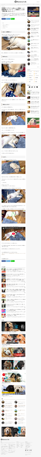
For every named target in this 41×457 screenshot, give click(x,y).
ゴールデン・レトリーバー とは (4, 443)
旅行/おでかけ (31, 75)
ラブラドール (10, 4)
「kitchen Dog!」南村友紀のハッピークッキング (4, 452)
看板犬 (36, 81)
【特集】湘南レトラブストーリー (11, 449)
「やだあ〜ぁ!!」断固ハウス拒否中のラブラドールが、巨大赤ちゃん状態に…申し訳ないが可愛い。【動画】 (35, 102)
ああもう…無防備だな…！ (6, 24)
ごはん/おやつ (31, 79)
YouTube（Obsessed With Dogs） (7, 50)
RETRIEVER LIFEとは (10, 452)
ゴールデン (30, 71)
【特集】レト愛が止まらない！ (11, 446)
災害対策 (30, 77)
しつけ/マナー (37, 75)
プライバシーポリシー (28, 444)
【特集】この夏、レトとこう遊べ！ (11, 450)
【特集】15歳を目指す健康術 (4, 446)
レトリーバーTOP (3, 4)
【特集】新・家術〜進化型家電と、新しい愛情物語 (11, 445)
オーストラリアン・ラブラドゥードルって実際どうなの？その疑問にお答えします (35, 92)
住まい (36, 73)
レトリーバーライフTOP (28, 452)
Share (4, 18)
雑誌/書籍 (36, 77)
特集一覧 (24, 426)
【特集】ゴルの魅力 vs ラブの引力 (4, 447)
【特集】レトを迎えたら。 (4, 450)
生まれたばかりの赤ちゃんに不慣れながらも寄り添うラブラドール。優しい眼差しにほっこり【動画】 (35, 106)
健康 (29, 81)
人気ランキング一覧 (37, 115)
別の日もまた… (5, 25)
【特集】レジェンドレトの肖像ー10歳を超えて (11, 447)
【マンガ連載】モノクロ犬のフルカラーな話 (4, 449)
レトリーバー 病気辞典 (3, 444)
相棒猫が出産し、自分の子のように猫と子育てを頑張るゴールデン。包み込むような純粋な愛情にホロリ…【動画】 (35, 111)
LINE (13, 18)
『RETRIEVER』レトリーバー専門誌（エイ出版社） (4, 453)
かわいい (15, 4)
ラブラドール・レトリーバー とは (11, 443)
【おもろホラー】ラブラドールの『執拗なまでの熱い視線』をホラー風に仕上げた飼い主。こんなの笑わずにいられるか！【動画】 (35, 97)
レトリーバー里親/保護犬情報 (11, 451)
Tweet (9, 18)
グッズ (36, 79)
